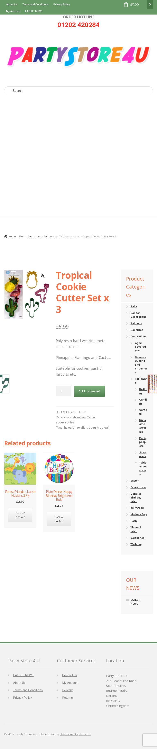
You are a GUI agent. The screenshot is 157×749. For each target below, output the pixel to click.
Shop (21, 236)
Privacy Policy (61, 4)
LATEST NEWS (34, 11)
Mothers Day (138, 514)
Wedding (136, 544)
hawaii (68, 427)
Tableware (50, 236)
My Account (13, 11)
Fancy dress (138, 487)
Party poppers (142, 442)
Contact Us (69, 675)
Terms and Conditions (35, 4)
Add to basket (89, 391)
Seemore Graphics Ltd (75, 734)
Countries (136, 329)
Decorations (34, 236)
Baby (133, 306)
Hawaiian (79, 417)
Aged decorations (140, 346)
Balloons (136, 323)
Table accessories (69, 236)
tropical (103, 427)
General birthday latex (135, 497)
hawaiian (81, 427)
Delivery (67, 690)
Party (133, 520)
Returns (67, 698)
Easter (134, 480)
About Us (12, 4)
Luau (92, 427)
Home (12, 236)
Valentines (137, 537)
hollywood (137, 507)
